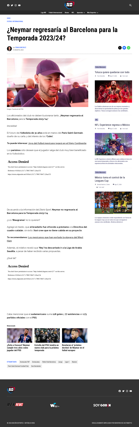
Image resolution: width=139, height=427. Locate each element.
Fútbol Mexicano (100, 67)
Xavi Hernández (36, 366)
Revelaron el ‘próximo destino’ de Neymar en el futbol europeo (73, 348)
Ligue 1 (67, 362)
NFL (73, 12)
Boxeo (67, 12)
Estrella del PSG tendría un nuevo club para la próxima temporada (47, 348)
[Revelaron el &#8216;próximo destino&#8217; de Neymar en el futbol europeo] (74, 335)
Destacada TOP (25, 362)
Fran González (20, 47)
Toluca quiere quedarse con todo (112, 72)
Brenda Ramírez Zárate (103, 184)
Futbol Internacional (55, 12)
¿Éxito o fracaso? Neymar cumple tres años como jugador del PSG (18, 348)
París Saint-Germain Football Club (18, 366)
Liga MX (43, 12)
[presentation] (84, 13)
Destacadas (36, 362)
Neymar (74, 362)
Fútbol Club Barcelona (49, 362)
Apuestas (80, 12)
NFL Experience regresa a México (112, 124)
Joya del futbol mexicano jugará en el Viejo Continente (57, 143)
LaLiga (60, 362)
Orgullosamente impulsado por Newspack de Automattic (112, 423)
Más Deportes (91, 12)
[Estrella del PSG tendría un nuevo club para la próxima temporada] (47, 335)
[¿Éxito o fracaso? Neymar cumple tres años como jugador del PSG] (19, 335)
